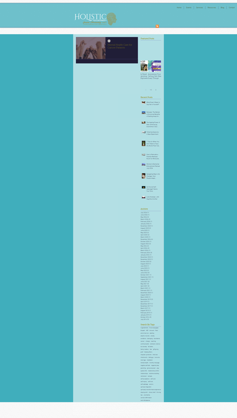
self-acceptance (145, 379)
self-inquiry (144, 381)
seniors (151, 384)
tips (142, 395)
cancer (143, 341)
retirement (144, 376)
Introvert (151, 330)
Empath (143, 330)
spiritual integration (146, 387)
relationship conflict (153, 371)
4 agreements (144, 328)
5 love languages (153, 328)
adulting (152, 333)
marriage (143, 360)
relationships (144, 373)
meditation (150, 360)
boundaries (157, 338)
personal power (151, 368)
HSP (147, 330)
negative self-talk (145, 365)
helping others (148, 352)
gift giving (155, 349)
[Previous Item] (143, 66)
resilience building (154, 373)
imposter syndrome (146, 355)
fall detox (150, 346)
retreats (150, 376)
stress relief (152, 392)
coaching (153, 341)
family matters (145, 349)
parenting (143, 368)
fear (151, 349)
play (158, 368)
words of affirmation (146, 398)
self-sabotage (144, 384)
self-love (150, 381)
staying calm (144, 392)
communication (145, 344)
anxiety (153, 336)
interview (155, 355)
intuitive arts (144, 357)
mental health (144, 363)
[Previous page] (145, 90)
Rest (156, 330)
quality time (144, 371)
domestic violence (155, 344)
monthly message (154, 363)
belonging (150, 338)
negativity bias (155, 365)
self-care (153, 379)
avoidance (143, 338)
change (148, 341)
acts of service (145, 333)
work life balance (145, 400)
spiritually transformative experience (151, 389)
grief (142, 352)
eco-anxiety (144, 346)
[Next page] (155, 90)
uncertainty (147, 395)
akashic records (145, 336)
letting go (150, 357)
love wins (157, 357)
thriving (159, 392)
